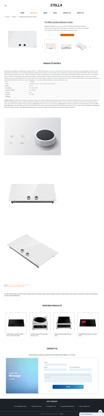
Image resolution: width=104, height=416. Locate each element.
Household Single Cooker (20, 406)
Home (22, 13)
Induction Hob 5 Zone (37, 406)
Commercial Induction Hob (10, 293)
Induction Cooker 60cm (78, 293)
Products (33, 13)
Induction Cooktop (22, 293)
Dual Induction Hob (51, 406)
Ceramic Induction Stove (66, 293)
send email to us (68, 35)
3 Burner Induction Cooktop (53, 293)
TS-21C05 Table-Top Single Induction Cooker (18, 285)
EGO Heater (16, 295)
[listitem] (52, 46)
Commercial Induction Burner (67, 406)
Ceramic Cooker (88, 293)
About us (80, 13)
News (45, 13)
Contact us (67, 13)
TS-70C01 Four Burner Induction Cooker (16, 286)
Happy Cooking (42, 293)
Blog (55, 13)
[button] (5, 6)
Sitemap (62, 413)
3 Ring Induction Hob (32, 293)
